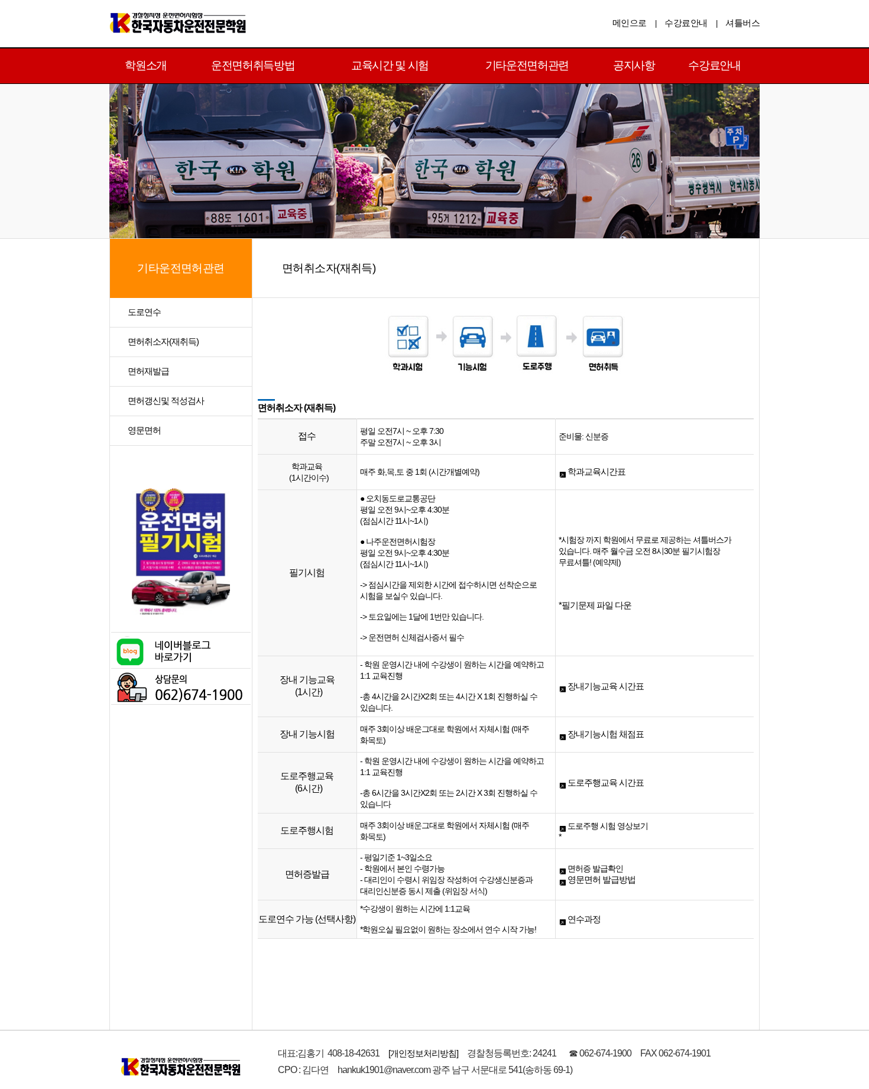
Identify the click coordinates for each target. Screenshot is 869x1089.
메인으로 (629, 23)
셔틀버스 (742, 23)
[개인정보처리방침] (423, 1053)
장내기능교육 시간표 (605, 686)
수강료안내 (685, 23)
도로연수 (144, 312)
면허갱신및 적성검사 (166, 401)
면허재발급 (148, 371)
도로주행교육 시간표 (605, 782)
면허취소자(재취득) (163, 341)
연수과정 (583, 919)
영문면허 (144, 430)
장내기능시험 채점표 (605, 734)
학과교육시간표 (595, 471)
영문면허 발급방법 (600, 879)
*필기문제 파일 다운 (595, 605)
